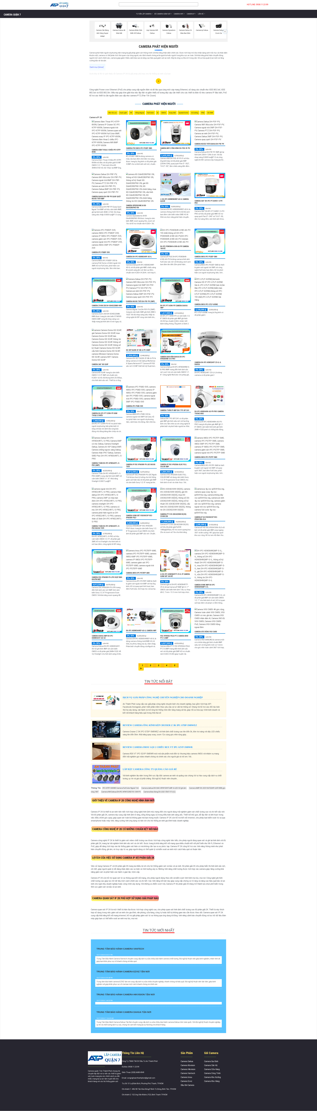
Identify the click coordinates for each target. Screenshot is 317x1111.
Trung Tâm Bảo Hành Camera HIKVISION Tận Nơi (125, 994)
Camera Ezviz (186, 1081)
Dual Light (123, 113)
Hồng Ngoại (139, 113)
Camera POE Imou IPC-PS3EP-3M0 (139, 148)
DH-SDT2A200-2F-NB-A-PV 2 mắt (138, 350)
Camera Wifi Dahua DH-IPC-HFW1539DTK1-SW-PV (121, 792)
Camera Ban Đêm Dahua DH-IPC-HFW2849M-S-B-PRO (172, 358)
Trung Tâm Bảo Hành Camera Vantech (120, 949)
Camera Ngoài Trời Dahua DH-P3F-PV (209, 144)
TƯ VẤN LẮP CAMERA (143, 14)
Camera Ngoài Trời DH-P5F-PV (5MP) (140, 301)
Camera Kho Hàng (212, 1081)
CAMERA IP (191, 14)
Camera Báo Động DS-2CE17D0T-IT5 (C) (159, 792)
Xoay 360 (172, 113)
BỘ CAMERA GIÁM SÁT (162, 14)
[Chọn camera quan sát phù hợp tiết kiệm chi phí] (225, 31)
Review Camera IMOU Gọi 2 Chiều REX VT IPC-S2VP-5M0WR (158, 747)
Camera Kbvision (188, 1065)
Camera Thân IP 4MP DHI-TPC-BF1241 (174, 410)
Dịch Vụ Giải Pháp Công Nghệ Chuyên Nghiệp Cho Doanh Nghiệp (163, 697)
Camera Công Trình (212, 1073)
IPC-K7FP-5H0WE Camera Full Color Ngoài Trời (121, 788)
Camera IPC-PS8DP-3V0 (101, 252)
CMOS (163, 113)
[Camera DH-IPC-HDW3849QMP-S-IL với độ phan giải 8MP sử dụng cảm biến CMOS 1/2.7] (210, 565)
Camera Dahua (187, 1061)
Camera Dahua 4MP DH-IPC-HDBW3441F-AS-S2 (102, 637)
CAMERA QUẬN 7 (12, 14)
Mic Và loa (113, 113)
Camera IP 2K (95, 117)
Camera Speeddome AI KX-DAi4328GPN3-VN (136, 206)
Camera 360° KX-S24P (100, 364)
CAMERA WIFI (179, 14)
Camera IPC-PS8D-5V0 (134, 406)
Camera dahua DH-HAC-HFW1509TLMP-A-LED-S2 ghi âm (164, 788)
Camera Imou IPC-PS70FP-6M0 (137, 573)
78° (131, 113)
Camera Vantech (188, 1073)
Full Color (150, 113)
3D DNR (210, 113)
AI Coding (194, 113)
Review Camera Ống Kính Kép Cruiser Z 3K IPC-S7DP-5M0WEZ (160, 725)
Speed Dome (183, 113)
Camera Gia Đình (211, 1061)
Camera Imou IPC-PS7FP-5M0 (206, 457)
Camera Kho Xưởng (212, 1077)
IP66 (202, 113)
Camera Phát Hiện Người (158, 46)
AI (157, 113)
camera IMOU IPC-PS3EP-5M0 (206, 257)
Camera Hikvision (188, 1069)
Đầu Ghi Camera (187, 1085)
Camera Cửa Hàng (212, 1069)
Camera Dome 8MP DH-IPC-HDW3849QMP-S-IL (205, 586)
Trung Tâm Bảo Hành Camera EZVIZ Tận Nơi (123, 971)
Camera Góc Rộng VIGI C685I (206, 632)
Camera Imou (186, 1077)
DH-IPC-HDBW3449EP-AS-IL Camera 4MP (141, 631)
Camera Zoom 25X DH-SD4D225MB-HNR (107, 306)
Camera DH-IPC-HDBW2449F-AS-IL (139, 257)
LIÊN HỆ (201, 14)
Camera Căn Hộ (210, 1065)
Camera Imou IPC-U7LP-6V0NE (206, 304)
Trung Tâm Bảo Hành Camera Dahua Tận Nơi (123, 1012)
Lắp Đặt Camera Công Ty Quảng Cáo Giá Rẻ (150, 769)
